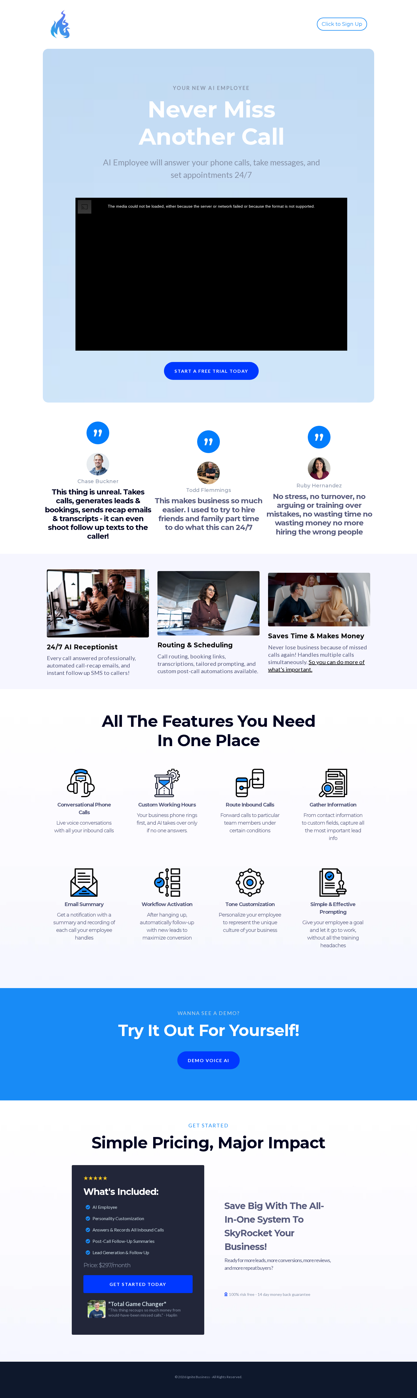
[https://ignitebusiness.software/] (60, 24)
